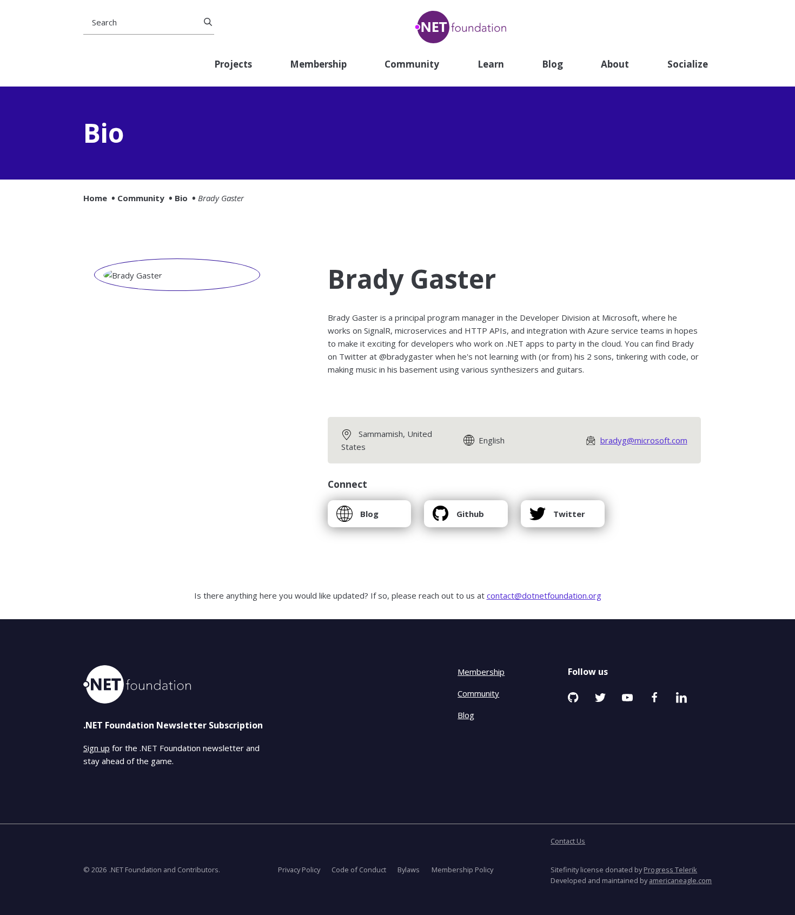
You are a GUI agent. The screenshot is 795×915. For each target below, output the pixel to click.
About (615, 64)
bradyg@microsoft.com (643, 440)
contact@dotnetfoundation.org (544, 595)
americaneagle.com (680, 880)
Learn (491, 64)
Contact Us (568, 841)
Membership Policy (462, 869)
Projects (233, 64)
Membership (318, 64)
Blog (552, 64)
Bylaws (409, 869)
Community (412, 64)
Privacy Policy (299, 869)
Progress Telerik (670, 869)
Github (458, 517)
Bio (181, 198)
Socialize (687, 64)
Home (95, 198)
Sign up (96, 747)
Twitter (557, 517)
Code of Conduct (359, 869)
